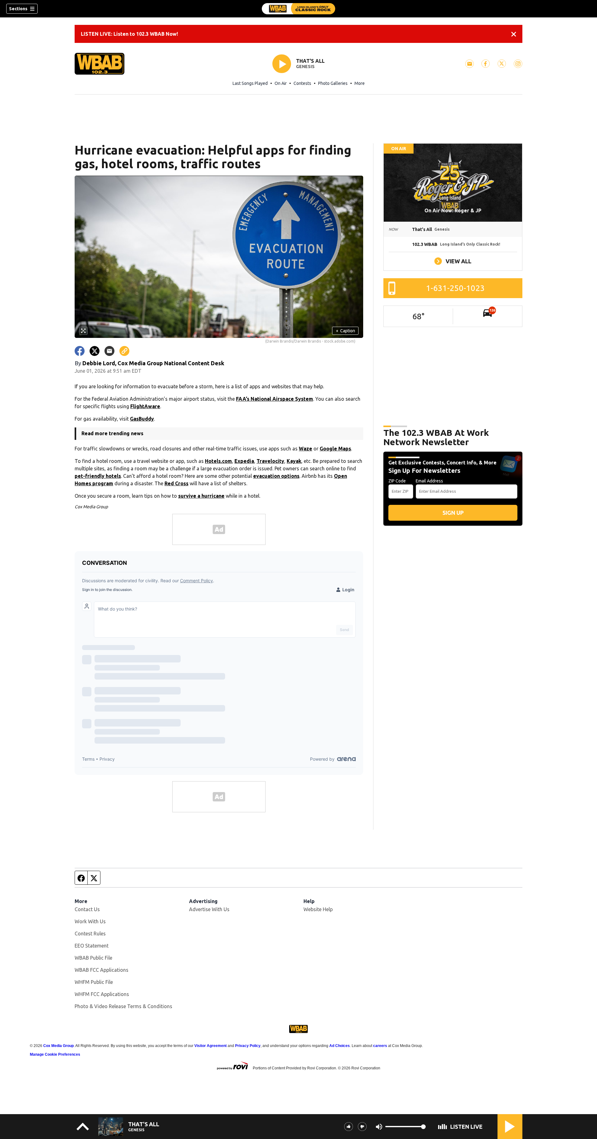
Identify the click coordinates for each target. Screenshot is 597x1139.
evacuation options (276, 476)
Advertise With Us (209, 909)
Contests (302, 83)
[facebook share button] (80, 351)
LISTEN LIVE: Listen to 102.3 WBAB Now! (129, 34)
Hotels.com (218, 461)
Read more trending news (112, 433)
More (359, 83)
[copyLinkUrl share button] (124, 351)
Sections (18, 8)
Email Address (429, 480)
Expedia (244, 461)
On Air (281, 83)
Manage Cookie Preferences (55, 1054)
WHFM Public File (94, 982)
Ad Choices (339, 1046)
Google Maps (335, 448)
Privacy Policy (248, 1046)
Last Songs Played (250, 83)
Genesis (305, 66)
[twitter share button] (95, 351)
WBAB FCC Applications (101, 970)
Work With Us (90, 921)
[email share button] (109, 351)
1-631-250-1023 (455, 288)
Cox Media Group (58, 1046)
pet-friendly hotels (98, 476)
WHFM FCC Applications (102, 994)
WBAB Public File (93, 958)
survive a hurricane (201, 496)
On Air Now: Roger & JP (452, 210)
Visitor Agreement (210, 1046)
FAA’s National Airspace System (274, 399)
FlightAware (145, 406)
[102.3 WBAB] (298, 8)
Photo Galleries (333, 83)
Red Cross (176, 483)
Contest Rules (90, 933)
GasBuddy (142, 419)
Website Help (318, 909)
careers (380, 1046)
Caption (345, 330)
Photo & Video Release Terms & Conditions (123, 1006)
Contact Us (87, 909)
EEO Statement (92, 945)
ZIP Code (397, 480)
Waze (305, 448)
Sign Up (453, 513)
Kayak (294, 461)
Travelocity (270, 461)
